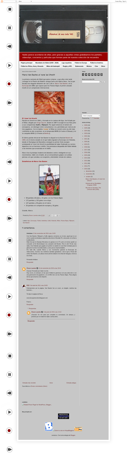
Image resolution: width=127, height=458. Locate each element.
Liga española (67, 63)
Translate (96, 118)
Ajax (28, 220)
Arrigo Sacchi (41, 122)
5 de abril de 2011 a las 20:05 (39, 285)
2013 (86, 160)
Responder (30, 262)
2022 (86, 136)
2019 (86, 144)
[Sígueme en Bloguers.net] (49, 430)
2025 (86, 128)
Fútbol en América (96, 63)
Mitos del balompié (53, 66)
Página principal (26, 63)
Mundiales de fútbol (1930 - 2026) (46, 63)
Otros (103, 66)
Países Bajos (65, 220)
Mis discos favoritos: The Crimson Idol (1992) (93, 188)
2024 (86, 130)
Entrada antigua (71, 383)
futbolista (44, 220)
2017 (86, 149)
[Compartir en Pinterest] (59, 216)
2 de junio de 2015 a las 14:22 (52, 312)
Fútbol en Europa (81, 63)
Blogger (73, 435)
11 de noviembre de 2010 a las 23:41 (50, 268)
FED (28, 285)
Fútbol (39, 220)
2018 (86, 147)
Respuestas (32, 308)
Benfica (46, 133)
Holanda (53, 220)
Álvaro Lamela (31, 268)
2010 (86, 168)
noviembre (89, 174)
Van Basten (26, 222)
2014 (86, 158)
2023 (86, 133)
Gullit (49, 220)
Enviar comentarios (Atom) (39, 386)
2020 (86, 141)
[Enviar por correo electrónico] (52, 216)
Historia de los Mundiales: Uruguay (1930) (93, 184)
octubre (88, 176)
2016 (86, 152)
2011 (85, 166)
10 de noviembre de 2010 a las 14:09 (44, 233)
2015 (86, 155)
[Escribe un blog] (54, 216)
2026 (86, 125)
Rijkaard (71, 220)
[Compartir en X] (56, 216)
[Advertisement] (49, 366)
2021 (86, 139)
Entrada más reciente (29, 383)
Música (89, 66)
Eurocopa (25, 86)
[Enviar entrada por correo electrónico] (48, 215)
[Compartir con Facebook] (57, 216)
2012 (86, 163)
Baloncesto (79, 66)
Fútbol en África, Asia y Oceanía (32, 66)
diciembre (89, 171)
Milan (58, 220)
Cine (96, 66)
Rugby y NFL (67, 66)
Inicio (51, 383)
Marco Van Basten (61, 83)
